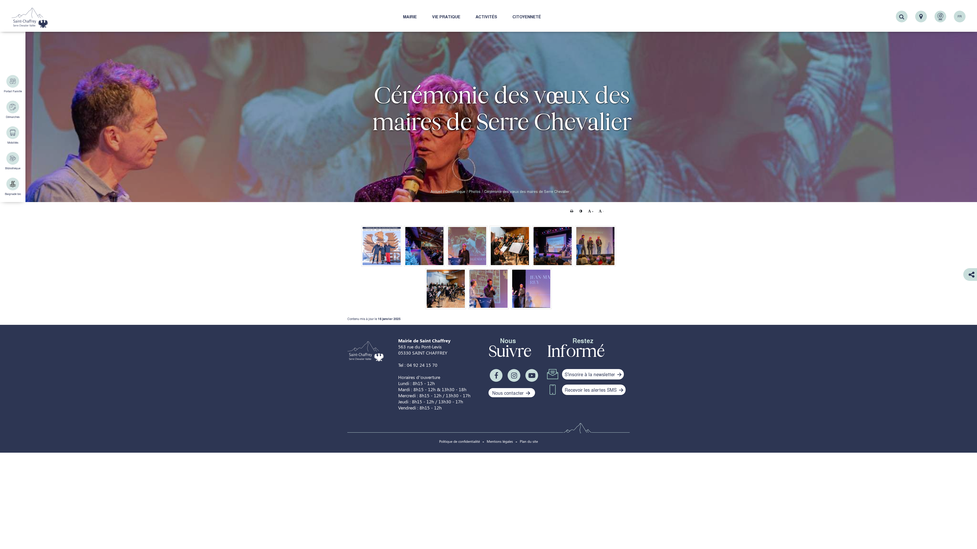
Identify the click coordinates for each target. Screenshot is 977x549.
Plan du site (529, 441)
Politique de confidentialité (459, 441)
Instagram (514, 375)
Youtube (531, 375)
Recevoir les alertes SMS (591, 389)
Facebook (496, 375)
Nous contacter (508, 392)
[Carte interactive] (921, 16)
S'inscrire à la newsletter (590, 374)
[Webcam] (940, 16)
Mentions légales (500, 441)
